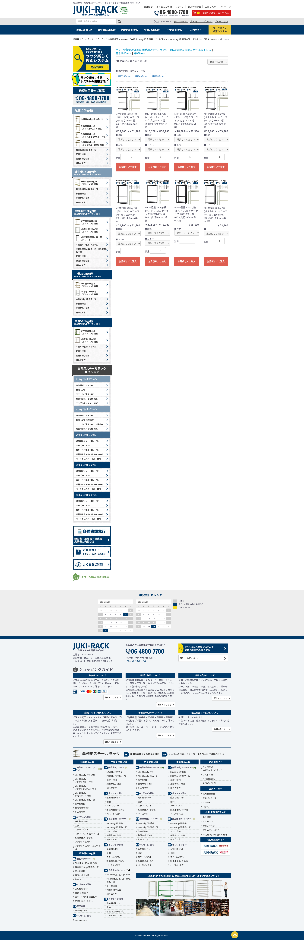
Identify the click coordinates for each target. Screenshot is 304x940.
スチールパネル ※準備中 (86, 897)
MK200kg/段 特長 (115, 823)
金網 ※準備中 (81, 892)
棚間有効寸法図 (82, 158)
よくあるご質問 (164, 6)
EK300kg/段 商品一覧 (148, 776)
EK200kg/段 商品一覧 (116, 776)
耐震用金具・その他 (83, 837)
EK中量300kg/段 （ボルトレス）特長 (89, 284)
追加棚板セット (81, 821)
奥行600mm (158, 76)
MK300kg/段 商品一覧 (148, 827)
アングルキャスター (83, 841)
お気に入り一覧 (210, 797)
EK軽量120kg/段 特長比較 (92, 119)
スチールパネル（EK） (85, 394)
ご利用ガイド (197, 29)
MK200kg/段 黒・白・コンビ (119, 874)
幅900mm (139, 53)
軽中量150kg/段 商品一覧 (87, 189)
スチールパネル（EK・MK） (88, 449)
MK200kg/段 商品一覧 (117, 827)
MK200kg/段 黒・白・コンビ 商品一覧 (119, 880)
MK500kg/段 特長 (178, 823)
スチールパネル (82, 829)
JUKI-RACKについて (215, 812)
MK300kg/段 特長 (146, 823)
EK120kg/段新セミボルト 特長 (83, 794)
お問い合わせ (193, 658)
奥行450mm (141, 76)
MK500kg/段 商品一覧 (180, 827)
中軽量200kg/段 (129, 29)
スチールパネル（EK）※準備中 (89, 424)
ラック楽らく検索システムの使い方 (212, 769)
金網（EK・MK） (83, 445)
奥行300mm (124, 76)
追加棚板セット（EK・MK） (88, 440)
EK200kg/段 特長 (114, 771)
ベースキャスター (114, 813)
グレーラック (221, 21)
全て (118, 49)
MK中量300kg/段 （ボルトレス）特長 (89, 293)
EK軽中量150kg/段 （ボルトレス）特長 (89, 182)
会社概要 (148, 6)
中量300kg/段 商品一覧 (86, 299)
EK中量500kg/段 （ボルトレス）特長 (89, 332)
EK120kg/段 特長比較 (85, 774)
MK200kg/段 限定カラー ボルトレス (190, 49)
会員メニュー (215, 788)
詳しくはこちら (111, 697)
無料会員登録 (209, 793)
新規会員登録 (194, 6)
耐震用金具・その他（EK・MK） (90, 454)
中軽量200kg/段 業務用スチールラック (145, 49)
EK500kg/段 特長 (178, 771)
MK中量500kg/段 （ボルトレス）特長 (89, 340)
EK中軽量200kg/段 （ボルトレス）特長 (89, 222)
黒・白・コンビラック (201, 21)
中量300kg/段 (152, 29)
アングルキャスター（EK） (87, 403)
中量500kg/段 (174, 29)
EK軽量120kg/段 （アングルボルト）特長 (91, 127)
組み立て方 (81, 163)
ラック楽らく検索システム (220, 29)
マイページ (225, 6)
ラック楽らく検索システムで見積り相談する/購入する (199, 648)
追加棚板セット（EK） (85, 385)
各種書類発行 (209, 778)
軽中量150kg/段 (107, 29)
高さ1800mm (123, 53)
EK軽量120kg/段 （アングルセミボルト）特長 (93, 135)
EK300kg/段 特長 (146, 771)
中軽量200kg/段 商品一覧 (87, 244)
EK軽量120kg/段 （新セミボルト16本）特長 (92, 143)
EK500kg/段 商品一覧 (180, 776)
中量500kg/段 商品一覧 (86, 346)
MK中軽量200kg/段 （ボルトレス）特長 (89, 230)
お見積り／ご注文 (128, 167)
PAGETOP (234, 934)
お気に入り (210, 6)
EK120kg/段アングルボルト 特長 (84, 780)
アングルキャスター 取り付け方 (87, 847)
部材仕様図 (81, 154)
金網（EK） (81, 389)
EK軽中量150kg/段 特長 (86, 863)
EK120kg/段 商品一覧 (85, 799)
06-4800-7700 (174, 12)
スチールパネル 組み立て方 (87, 833)
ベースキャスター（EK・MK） (89, 458)
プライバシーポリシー (212, 830)
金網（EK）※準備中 (85, 419)
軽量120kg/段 (84, 29)
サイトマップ (208, 821)
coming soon (81, 910)
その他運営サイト (216, 839)
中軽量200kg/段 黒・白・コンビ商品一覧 (91, 250)
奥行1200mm (181, 21)
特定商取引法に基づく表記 (215, 834)
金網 (77, 825)
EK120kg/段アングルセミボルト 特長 (85, 787)
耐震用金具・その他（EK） (87, 398)
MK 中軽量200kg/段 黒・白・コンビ (92, 238)
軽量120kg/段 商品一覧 (86, 149)
